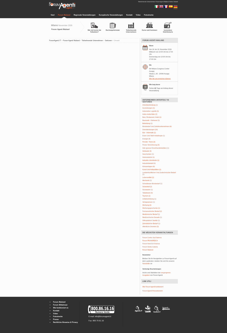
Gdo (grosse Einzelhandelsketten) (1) (155, 148)
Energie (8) (146, 139)
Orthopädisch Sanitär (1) (151, 220)
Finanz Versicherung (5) (150, 145)
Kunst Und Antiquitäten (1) (151, 169)
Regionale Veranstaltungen (85, 15)
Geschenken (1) (148, 154)
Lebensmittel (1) (148, 177)
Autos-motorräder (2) (149, 114)
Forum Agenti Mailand (60, 29)
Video (138, 15)
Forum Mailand (64, 15)
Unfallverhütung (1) (149, 199)
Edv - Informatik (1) (149, 133)
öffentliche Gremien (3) (150, 226)
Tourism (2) (146, 196)
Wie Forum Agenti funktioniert (152, 287)
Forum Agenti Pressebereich (152, 291)
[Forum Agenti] (62, 9)
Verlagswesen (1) (148, 202)
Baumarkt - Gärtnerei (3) (151, 120)
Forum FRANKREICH (150, 241)
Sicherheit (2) (147, 187)
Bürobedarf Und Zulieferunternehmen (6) (157, 126)
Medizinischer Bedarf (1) (151, 214)
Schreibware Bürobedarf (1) (152, 184)
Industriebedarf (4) (149, 163)
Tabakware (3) (147, 193)
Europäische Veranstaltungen (111, 15)
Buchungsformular (113, 30)
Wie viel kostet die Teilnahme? (94, 31)
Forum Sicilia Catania (150, 247)
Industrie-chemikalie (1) (150, 160)
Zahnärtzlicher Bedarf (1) (151, 223)
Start (53, 15)
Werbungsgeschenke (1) (151, 208)
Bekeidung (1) (147, 123)
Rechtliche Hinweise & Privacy (65, 322)
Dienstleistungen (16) (150, 130)
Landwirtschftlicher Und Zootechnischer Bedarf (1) (159, 173)
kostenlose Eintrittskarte (168, 31)
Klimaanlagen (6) (148, 166)
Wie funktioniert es (60, 308)
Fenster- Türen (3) (148, 142)
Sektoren (108, 40)
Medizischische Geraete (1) (152, 217)
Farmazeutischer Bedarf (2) (152, 211)
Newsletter (146, 264)
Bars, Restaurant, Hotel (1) (151, 117)
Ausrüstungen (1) (148, 108)
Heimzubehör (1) (148, 157)
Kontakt (129, 15)
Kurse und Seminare (149, 30)
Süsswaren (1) (147, 190)
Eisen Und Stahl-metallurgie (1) (153, 136)
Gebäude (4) (146, 151)
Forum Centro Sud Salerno (152, 238)
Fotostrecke (148, 15)
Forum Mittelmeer (60, 305)
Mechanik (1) (147, 180)
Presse (56, 319)
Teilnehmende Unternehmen (131, 31)
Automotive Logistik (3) (150, 111)
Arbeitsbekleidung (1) (150, 105)
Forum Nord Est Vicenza (151, 244)
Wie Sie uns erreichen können (160, 79)
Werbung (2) (146, 205)
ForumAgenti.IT (55, 40)
